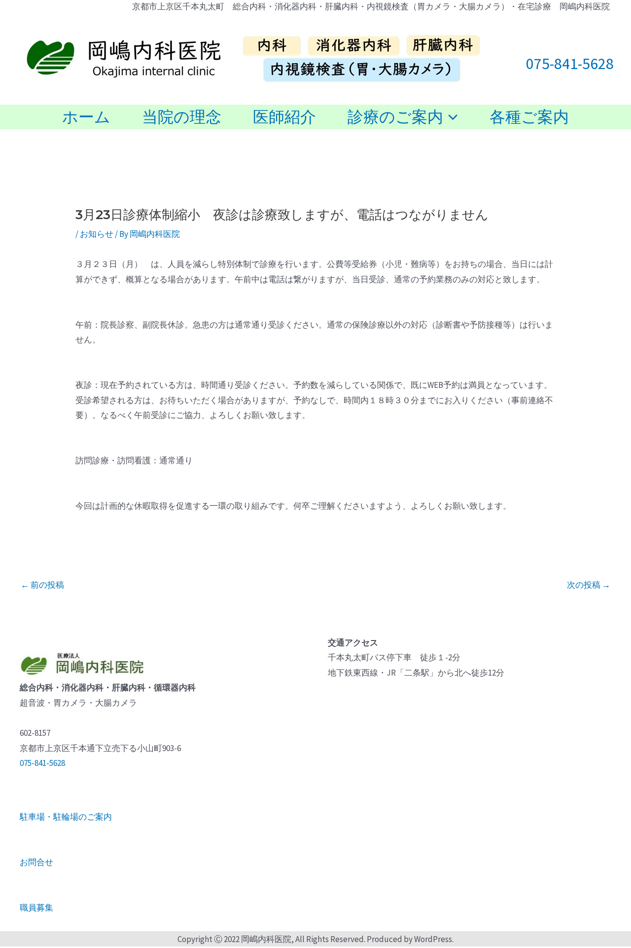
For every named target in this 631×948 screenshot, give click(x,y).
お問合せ (36, 862)
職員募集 (36, 907)
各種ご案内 (529, 117)
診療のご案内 (395, 117)
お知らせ (96, 233)
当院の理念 (181, 117)
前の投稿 (42, 584)
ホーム (86, 117)
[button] (450, 117)
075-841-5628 (42, 763)
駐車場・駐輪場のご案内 (66, 816)
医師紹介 (284, 117)
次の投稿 (588, 584)
